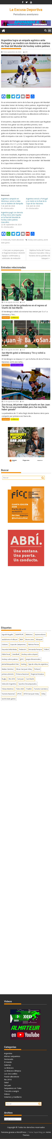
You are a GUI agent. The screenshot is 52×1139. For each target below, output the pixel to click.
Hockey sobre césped (29, 654)
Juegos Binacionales (33, 659)
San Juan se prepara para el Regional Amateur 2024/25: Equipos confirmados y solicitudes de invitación (13, 254)
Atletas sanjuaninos (12, 1056)
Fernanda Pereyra (35, 649)
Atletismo (29, 634)
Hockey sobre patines (35, 240)
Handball (15, 654)
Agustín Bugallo (7, 634)
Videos (7, 1094)
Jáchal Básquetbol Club (10, 664)
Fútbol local (6, 654)
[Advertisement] (26, 596)
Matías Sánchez (8, 669)
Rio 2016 (8, 1079)
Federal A (22, 649)
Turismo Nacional (8, 694)
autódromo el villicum (9, 639)
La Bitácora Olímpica (12, 1071)
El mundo (8, 1062)
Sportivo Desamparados (28, 684)
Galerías (7, 1065)
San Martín (30, 679)
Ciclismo (5, 644)
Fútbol (46, 649)
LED (26, 52)
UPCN (19, 694)
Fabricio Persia (33, 644)
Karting (23, 664)
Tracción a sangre (17, 365)
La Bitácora (14, 317)
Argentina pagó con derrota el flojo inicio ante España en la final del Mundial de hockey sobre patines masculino (12, 217)
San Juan (20, 679)
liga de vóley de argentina (38, 664)
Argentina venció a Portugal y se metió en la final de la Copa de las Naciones (37, 201)
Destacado (7, 240)
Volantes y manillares (13, 1097)
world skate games (9, 699)
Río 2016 (12, 679)
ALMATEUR (19, 634)
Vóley (43, 694)
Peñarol (37, 669)
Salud (6, 1082)
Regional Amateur (37, 674)
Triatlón (29, 689)
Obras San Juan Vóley (24, 669)
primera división (8, 674)
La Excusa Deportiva (26, 10)
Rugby (4, 679)
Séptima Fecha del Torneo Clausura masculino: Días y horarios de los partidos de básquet (39, 254)
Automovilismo (40, 634)
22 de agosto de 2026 (11, 302)
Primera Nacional (22, 674)
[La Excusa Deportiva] (3, 30)
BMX (21, 639)
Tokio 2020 (20, 689)
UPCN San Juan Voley (31, 694)
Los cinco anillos (10, 1073)
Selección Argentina (9, 684)
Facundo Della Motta (9, 649)
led (22, 401)
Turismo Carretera (41, 689)
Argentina (8, 1053)
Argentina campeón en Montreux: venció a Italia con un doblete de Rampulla (12, 201)
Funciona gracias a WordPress (13, 1132)
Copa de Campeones (18, 644)
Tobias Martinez (8, 689)
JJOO (21, 659)
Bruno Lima (30, 639)
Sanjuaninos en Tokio (12, 1088)
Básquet (39, 639)
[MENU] (49, 30)
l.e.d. (23, 302)
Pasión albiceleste (17, 240)
